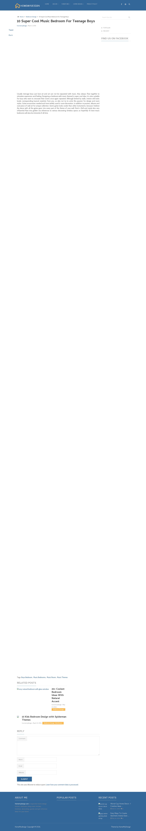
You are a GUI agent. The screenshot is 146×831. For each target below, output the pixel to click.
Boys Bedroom (26, 677)
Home (47, 4)
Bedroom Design (58, 709)
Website (21, 772)
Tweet (11, 30)
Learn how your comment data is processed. (62, 785)
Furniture (65, 4)
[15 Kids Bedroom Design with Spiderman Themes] (18, 717)
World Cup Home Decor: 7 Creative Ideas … (120, 805)
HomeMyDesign (125, 827)
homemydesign (22, 26)
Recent (106, 31)
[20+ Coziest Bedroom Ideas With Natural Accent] (33, 698)
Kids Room (58, 723)
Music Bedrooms (39, 677)
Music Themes (62, 677)
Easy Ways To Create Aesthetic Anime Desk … (119, 814)
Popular (106, 28)
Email (20, 766)
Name (20, 759)
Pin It (11, 35)
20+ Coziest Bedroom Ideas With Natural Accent (58, 695)
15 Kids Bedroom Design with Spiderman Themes (44, 718)
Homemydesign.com (22, 804)
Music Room (51, 677)
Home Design (77, 4)
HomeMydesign (21, 827)
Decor (55, 4)
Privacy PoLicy (92, 4)
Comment (22, 738)
